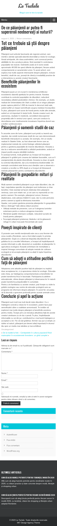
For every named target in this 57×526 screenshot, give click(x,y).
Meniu (4, 20)
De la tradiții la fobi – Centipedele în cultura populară (25, 333)
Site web (4, 387)
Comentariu (6, 352)
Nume (4, 373)
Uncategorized (7, 329)
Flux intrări (11, 440)
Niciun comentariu (24, 38)
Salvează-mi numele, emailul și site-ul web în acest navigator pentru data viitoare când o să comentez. (26, 398)
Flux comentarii (13, 446)
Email (4, 380)
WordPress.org (13, 451)
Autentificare (12, 435)
